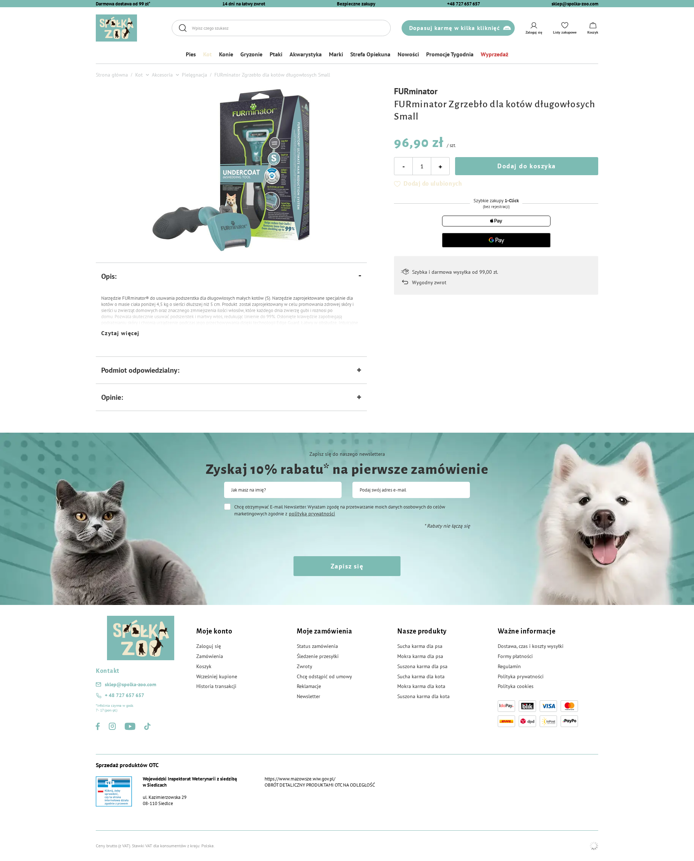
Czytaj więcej (120, 333)
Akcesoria (162, 75)
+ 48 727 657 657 (124, 695)
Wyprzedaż (494, 54)
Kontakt (107, 671)
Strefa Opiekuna (370, 54)
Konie (226, 54)
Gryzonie (251, 54)
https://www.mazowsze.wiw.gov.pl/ (300, 779)
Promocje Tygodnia (450, 54)
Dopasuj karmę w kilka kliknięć (454, 27)
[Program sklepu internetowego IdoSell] (594, 845)
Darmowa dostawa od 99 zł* (123, 4)
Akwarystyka (306, 54)
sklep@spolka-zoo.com (575, 4)
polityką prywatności (312, 513)
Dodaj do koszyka (526, 166)
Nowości (408, 54)
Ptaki (276, 54)
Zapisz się (347, 566)
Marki (336, 54)
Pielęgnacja (194, 75)
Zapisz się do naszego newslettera (347, 454)
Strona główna (112, 75)
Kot (207, 54)
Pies (191, 54)
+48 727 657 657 (463, 4)
